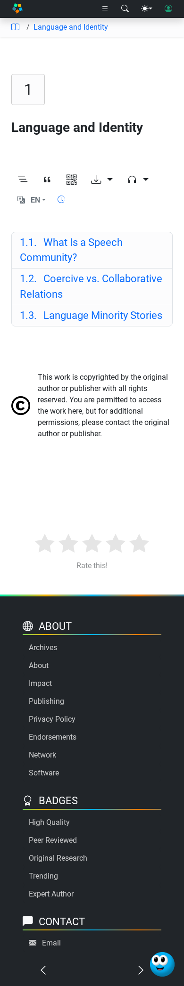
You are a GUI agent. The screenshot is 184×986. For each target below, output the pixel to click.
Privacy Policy (52, 719)
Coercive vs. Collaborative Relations (91, 286)
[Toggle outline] (22, 180)
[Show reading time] (61, 199)
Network (42, 754)
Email (51, 942)
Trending (43, 876)
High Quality (49, 822)
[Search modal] (125, 9)
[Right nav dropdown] (105, 9)
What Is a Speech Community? (71, 249)
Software (44, 772)
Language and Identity (70, 27)
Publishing (46, 701)
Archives (43, 647)
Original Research (58, 858)
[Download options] (102, 180)
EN (35, 200)
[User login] (168, 9)
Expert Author (51, 893)
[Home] (17, 9)
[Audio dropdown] (138, 180)
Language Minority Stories (91, 315)
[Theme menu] (147, 9)
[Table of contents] (15, 27)
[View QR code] (71, 180)
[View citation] (47, 180)
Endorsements (52, 737)
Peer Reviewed (53, 840)
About (39, 665)
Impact (40, 683)
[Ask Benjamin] (162, 964)
